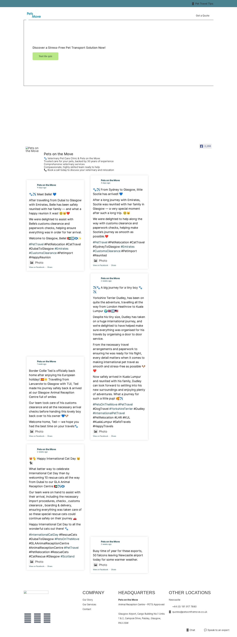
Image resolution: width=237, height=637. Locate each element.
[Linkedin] (47, 618)
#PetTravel (36, 244)
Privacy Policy (130, 633)
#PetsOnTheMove (105, 404)
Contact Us (182, 15)
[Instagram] (37, 618)
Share (49, 267)
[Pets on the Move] (33, 149)
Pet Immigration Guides (154, 15)
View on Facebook (36, 267)
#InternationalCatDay (43, 534)
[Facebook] (28, 618)
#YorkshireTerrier (121, 408)
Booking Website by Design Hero (155, 633)
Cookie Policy (115, 633)
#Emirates (61, 248)
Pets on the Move (46, 185)
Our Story (114, 15)
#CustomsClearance (43, 253)
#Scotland (67, 556)
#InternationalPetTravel (109, 413)
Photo (39, 262)
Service (128, 15)
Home (101, 15)
